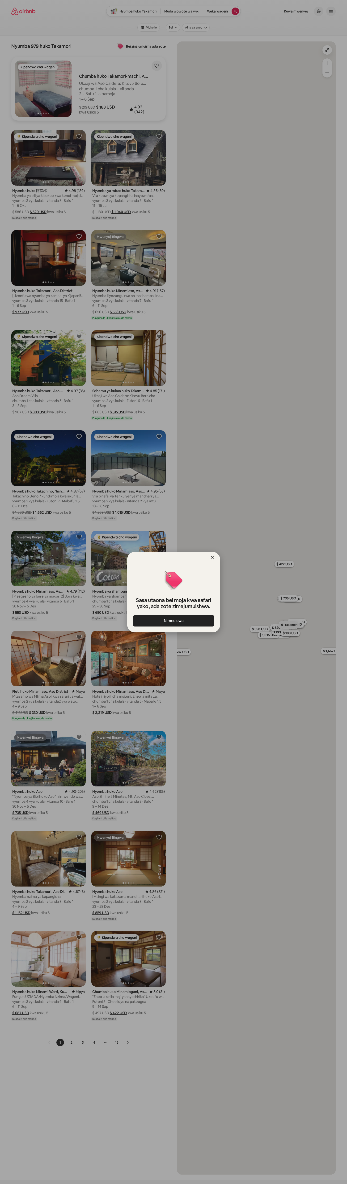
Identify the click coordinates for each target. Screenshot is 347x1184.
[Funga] (212, 557)
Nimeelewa (173, 620)
